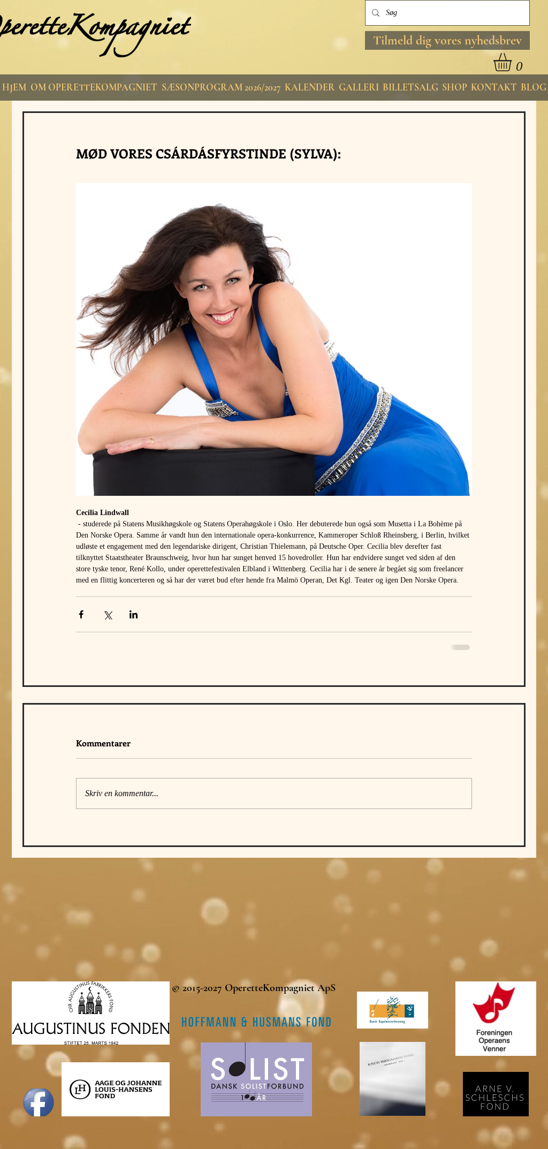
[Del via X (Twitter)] (107, 614)
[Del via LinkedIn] (133, 614)
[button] (447, 40)
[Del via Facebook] (81, 614)
